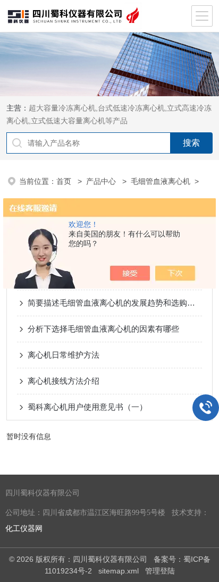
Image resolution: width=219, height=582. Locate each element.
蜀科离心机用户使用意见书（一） (87, 406)
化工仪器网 (24, 529)
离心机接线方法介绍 (63, 380)
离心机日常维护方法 (63, 354)
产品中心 (102, 181)
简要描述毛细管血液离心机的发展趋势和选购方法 (114, 302)
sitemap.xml (118, 571)
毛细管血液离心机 (160, 181)
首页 (64, 181)
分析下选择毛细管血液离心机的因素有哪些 (103, 328)
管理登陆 (160, 571)
